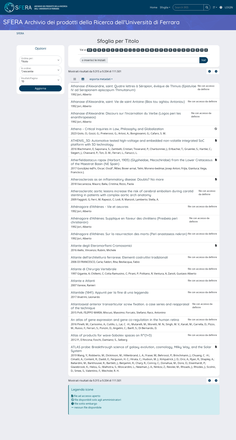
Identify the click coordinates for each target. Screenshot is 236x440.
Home (153, 7)
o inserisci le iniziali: (94, 60)
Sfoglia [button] (164, 7)
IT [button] (214, 7)
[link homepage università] (36, 7)
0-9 (89, 50)
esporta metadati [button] (100, 79)
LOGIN (229, 7)
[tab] (75, 79)
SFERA (20, 33)
